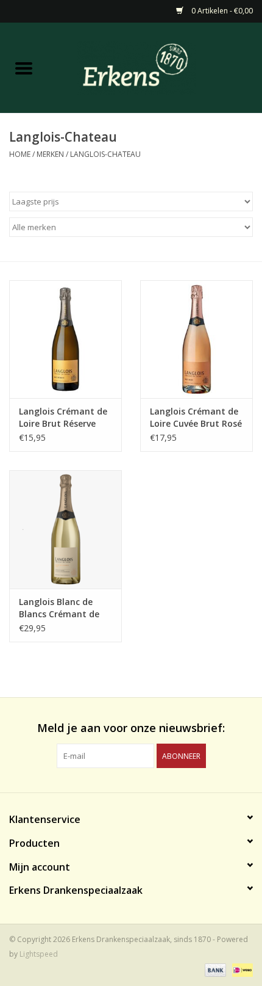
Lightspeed (38, 954)
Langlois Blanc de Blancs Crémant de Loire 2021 (59, 608)
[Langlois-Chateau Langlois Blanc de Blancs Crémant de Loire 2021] (65, 528)
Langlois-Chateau (105, 154)
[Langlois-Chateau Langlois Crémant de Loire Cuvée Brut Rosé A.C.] (196, 338)
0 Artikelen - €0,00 (221, 10)
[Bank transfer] (214, 969)
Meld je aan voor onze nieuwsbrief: (131, 728)
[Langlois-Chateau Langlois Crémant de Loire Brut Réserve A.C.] (65, 338)
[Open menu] (24, 68)
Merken (50, 154)
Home (19, 154)
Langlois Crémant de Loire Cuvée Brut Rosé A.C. (196, 417)
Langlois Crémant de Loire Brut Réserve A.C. (63, 417)
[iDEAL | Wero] (240, 969)
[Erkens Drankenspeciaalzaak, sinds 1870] (154, 67)
